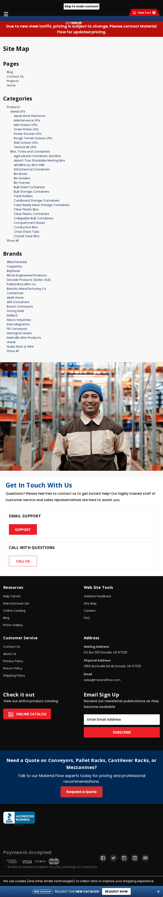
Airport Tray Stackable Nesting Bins (39, 160)
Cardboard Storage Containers (36, 200)
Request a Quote (81, 791)
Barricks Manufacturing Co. (27, 289)
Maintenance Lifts (27, 120)
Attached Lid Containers (32, 169)
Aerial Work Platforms (29, 116)
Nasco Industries (19, 320)
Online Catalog (14, 611)
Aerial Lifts (17, 111)
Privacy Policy (13, 661)
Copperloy (14, 266)
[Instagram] (124, 858)
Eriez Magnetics (18, 324)
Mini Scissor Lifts (25, 125)
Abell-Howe (15, 297)
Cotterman (15, 293)
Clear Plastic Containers (31, 214)
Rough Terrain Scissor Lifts (33, 138)
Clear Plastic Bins (26, 209)
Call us (23, 561)
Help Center (12, 596)
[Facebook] (103, 858)
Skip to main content (81, 6)
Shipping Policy (14, 675)
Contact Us (15, 76)
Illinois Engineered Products (27, 275)
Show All (13, 240)
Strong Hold (15, 311)
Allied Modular (17, 262)
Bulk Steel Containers (29, 187)
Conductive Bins (26, 227)
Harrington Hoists (19, 333)
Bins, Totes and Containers (30, 151)
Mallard (12, 315)
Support (23, 529)
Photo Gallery (13, 625)
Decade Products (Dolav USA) (29, 280)
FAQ (87, 618)
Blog (10, 72)
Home (11, 85)
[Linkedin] (135, 858)
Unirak (11, 342)
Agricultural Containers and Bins (37, 156)
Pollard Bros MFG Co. (22, 284)
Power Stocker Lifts (28, 134)
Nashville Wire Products (24, 338)
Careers (90, 611)
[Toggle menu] (6, 14)
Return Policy (12, 668)
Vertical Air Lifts (25, 147)
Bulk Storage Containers (31, 191)
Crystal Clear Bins (26, 236)
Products (13, 107)
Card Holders (23, 196)
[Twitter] (113, 858)
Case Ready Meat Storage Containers (42, 205)
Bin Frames (22, 183)
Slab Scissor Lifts (26, 143)
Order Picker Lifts (26, 129)
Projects (13, 81)
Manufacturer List (16, 603)
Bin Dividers (22, 178)
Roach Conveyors (20, 306)
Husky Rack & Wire (20, 346)
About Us (9, 654)
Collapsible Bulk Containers (33, 218)
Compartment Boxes (29, 223)
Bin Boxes (20, 174)
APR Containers (18, 302)
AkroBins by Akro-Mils (29, 165)
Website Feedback (97, 596)
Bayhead (13, 271)
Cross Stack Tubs (26, 232)
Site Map (90, 603)
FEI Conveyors (17, 329)
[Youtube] (145, 858)
